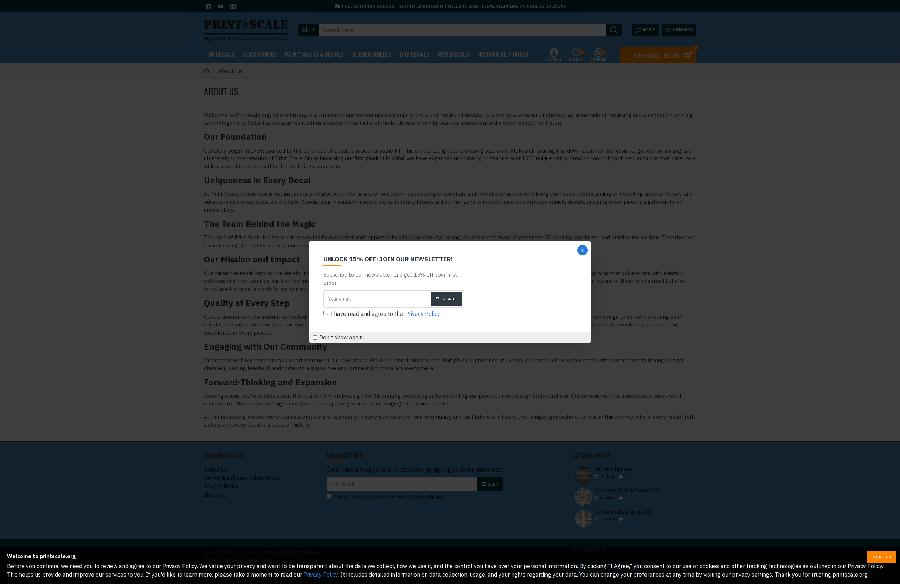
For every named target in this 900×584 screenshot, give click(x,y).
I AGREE (884, 556)
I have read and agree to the (385, 313)
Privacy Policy (320, 574)
